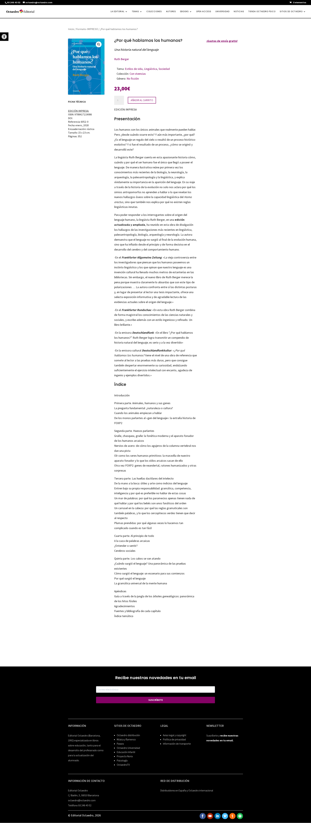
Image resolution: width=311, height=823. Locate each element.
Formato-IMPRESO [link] (87, 29)
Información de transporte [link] (177, 743)
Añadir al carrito (142, 100)
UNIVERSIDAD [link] (222, 11)
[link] (4, 36)
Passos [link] (120, 743)
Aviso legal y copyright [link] (174, 735)
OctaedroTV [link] (123, 764)
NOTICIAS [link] (239, 11)
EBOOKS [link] (184, 11)
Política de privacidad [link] (174, 739)
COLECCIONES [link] (154, 11)
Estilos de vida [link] (134, 69)
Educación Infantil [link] (126, 752)
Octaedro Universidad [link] (128, 748)
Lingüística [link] (150, 69)
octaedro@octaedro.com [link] (82, 800)
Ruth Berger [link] (121, 59)
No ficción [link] (133, 78)
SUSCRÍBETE (155, 700)
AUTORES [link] (171, 11)
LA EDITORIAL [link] (117, 11)
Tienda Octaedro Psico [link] (262, 11)
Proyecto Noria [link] (125, 756)
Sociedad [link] (164, 69)
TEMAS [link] (135, 11)
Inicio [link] (71, 29)
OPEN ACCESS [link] (203, 11)
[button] (99, 44)
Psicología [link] (122, 760)
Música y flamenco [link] (126, 739)
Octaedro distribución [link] (128, 735)
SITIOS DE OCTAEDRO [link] (291, 11)
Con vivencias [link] (138, 74)
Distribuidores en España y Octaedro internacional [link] (186, 790)
